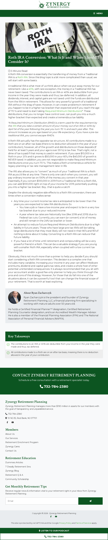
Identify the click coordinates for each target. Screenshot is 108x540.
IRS (14, 126)
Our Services (11, 438)
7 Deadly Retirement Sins (18, 466)
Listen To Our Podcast (54, 530)
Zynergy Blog (12, 470)
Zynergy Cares (12, 446)
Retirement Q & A (14, 475)
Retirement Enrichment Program (21, 442)
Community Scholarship (17, 479)
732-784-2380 (55, 536)
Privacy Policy (65, 523)
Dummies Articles (14, 462)
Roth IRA (22, 77)
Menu (99, 13)
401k (31, 89)
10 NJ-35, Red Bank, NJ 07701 (22, 418)
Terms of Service (83, 523)
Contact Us (10, 451)
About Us (9, 434)
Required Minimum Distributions (63, 111)
